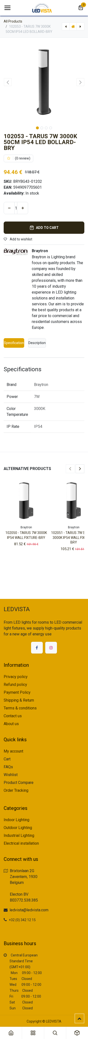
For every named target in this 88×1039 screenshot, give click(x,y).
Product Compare (18, 782)
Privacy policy (16, 676)
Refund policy (15, 684)
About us (11, 723)
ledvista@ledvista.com (29, 910)
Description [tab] (37, 343)
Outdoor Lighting (18, 827)
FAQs (8, 767)
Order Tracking (16, 790)
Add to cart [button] (47, 228)
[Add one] (22, 208)
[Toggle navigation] (7, 8)
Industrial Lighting (19, 835)
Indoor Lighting (16, 819)
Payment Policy (17, 692)
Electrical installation (21, 843)
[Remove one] (9, 208)
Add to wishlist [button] (20, 239)
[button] (8, 82)
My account (13, 751)
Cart (7, 759)
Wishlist (11, 774)
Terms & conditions (20, 708)
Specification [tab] (14, 343)
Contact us (13, 716)
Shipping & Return (19, 700)
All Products (13, 21)
